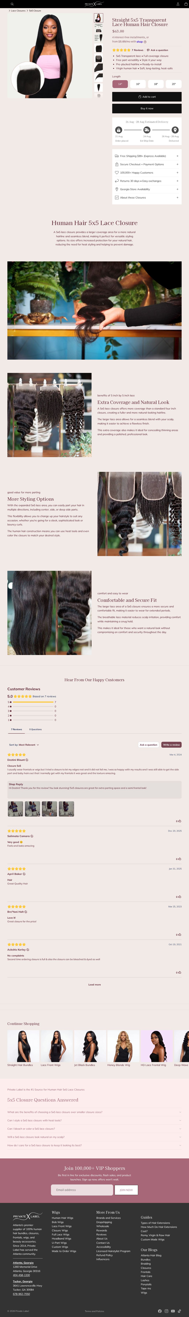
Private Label (22, 1311)
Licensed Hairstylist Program (113, 1251)
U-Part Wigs (59, 1242)
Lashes (145, 1280)
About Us (101, 1238)
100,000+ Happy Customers (136, 172)
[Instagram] (166, 1311)
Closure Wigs (60, 1230)
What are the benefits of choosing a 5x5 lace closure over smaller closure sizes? (54, 1112)
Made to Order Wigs (64, 1251)
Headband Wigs (61, 1238)
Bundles (145, 1259)
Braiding (146, 1263)
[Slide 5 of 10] (98, 58)
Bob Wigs (58, 1222)
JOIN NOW (126, 1190)
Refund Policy (104, 1255)
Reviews (101, 1234)
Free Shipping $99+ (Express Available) (143, 156)
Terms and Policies (94, 1311)
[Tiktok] (179, 1311)
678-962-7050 (21, 1294)
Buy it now (147, 108)
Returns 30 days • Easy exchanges (140, 181)
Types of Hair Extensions (155, 1223)
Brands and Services (108, 1218)
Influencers (102, 1259)
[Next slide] (177, 1050)
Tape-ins (146, 1288)
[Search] (12, 4)
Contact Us (103, 1242)
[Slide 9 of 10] (98, 97)
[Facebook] (160, 1311)
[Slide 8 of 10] (98, 87)
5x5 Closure (35, 10)
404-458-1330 (21, 1275)
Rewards (101, 1230)
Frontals (145, 1272)
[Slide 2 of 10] (98, 28)
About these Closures (133, 197)
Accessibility (103, 1247)
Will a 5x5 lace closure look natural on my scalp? (35, 1137)
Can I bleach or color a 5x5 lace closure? (31, 1128)
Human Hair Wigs (62, 1218)
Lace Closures (18, 10)
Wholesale (102, 1226)
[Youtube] (173, 1311)
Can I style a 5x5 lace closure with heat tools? (34, 1120)
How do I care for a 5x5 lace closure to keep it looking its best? (44, 1145)
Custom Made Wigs (152, 1239)
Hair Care (146, 1276)
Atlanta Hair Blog (151, 1255)
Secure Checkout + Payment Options (142, 164)
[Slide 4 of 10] (98, 48)
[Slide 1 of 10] (98, 18)
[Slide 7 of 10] (98, 77)
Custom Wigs (60, 1247)
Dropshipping (104, 1222)
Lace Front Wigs (62, 1226)
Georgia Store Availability (135, 189)
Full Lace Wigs (60, 1234)
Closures (146, 1268)
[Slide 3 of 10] (98, 38)
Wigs (144, 1292)
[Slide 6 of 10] (98, 68)
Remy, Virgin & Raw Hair (155, 1235)
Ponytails (146, 1284)
